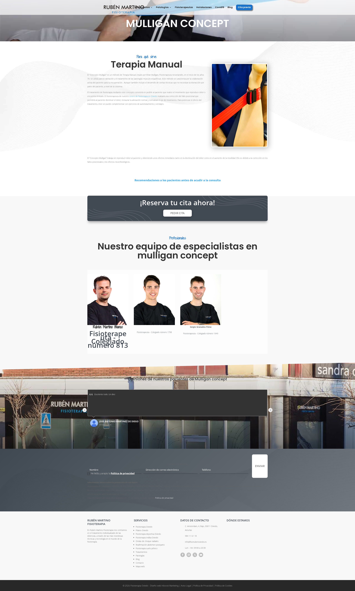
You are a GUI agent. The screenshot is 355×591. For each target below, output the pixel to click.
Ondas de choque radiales (147, 541)
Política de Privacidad (203, 585)
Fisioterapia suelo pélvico (146, 548)
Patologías (162, 7)
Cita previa (244, 7)
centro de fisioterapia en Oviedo (143, 96)
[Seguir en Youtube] (201, 554)
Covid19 (219, 7)
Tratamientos (142, 7)
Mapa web (140, 566)
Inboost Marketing (170, 585)
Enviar (260, 466)
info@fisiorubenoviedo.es (196, 542)
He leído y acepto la (113, 473)
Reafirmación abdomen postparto (150, 544)
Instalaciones (204, 7)
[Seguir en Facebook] (182, 554)
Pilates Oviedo (142, 530)
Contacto (140, 562)
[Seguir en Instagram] (188, 554)
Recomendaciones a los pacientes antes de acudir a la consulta (178, 180)
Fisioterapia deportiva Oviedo (148, 534)
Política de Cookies (223, 585)
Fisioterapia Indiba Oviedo (147, 537)
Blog (230, 7)
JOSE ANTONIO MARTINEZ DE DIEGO (119, 421)
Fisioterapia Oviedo (144, 526)
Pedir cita (177, 213)
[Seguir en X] (194, 554)
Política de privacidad (164, 498)
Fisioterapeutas (184, 7)
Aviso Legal (186, 585)
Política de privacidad (123, 473)
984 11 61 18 (191, 536)
